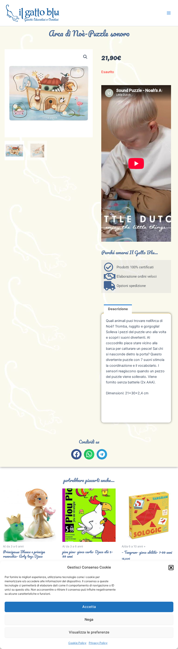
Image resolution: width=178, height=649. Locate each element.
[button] (171, 567)
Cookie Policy (77, 643)
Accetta (89, 606)
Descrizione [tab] (118, 309)
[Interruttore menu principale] (168, 13)
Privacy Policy (98, 643)
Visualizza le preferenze (89, 632)
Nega (89, 619)
